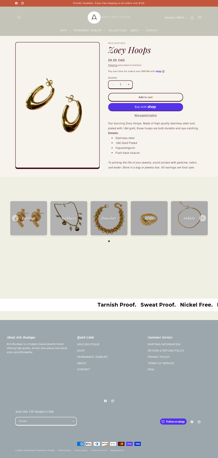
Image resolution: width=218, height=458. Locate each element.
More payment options (146, 115)
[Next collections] (202, 218)
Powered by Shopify (45, 450)
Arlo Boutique (29, 450)
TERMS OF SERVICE (161, 363)
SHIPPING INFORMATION (164, 344)
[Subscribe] (72, 421)
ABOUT (82, 363)
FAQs (151, 369)
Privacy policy (81, 450)
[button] (19, 17)
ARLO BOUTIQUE (88, 344)
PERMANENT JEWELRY (92, 357)
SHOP (81, 350)
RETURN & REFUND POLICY (166, 350)
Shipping (113, 65)
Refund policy (64, 450)
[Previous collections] (15, 218)
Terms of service (99, 450)
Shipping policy (117, 450)
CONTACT (83, 369)
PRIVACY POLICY (159, 357)
